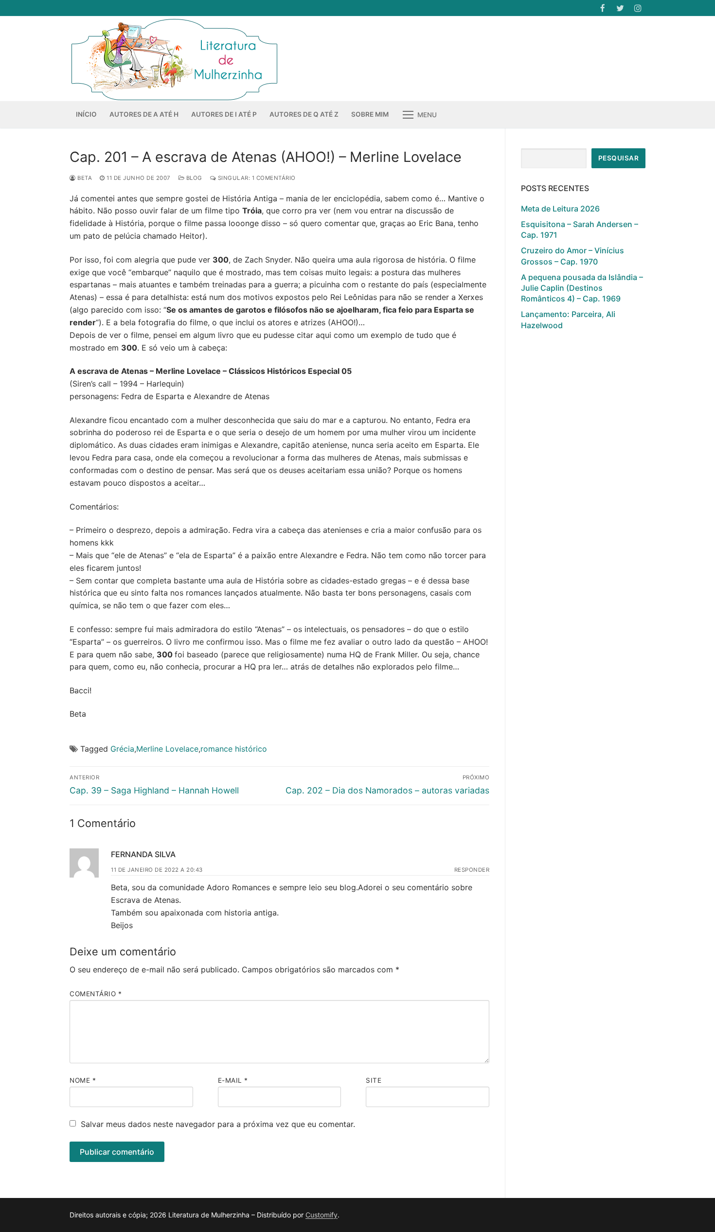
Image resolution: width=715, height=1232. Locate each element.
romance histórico (233, 749)
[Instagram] (637, 8)
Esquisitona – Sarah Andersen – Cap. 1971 (579, 229)
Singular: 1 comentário (256, 178)
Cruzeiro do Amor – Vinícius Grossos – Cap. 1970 (572, 256)
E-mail (233, 1080)
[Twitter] (620, 8)
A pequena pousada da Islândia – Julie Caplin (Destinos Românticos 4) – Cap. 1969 (582, 288)
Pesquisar (618, 158)
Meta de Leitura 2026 (560, 208)
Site (373, 1080)
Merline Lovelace (167, 749)
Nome (83, 1080)
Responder (472, 869)
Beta (84, 178)
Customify (321, 1215)
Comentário (96, 994)
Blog (193, 178)
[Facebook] (602, 8)
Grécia (122, 749)
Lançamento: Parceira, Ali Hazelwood (568, 319)
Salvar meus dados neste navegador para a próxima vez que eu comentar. (218, 1124)
